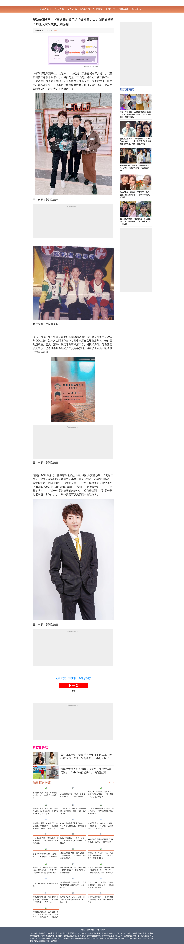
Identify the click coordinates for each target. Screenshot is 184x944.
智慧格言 (98, 9)
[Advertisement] (73, 223)
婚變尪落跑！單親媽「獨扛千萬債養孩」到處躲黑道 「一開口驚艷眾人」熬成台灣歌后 (100, 855)
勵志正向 (110, 9)
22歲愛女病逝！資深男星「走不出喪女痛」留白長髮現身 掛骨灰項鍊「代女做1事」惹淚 (46, 811)
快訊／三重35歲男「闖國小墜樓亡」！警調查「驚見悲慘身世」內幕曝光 (73, 840)
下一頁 (73, 685)
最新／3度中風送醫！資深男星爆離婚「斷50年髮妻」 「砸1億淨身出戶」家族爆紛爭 (100, 794)
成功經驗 (123, 9)
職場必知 (85, 9)
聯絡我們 (90, 930)
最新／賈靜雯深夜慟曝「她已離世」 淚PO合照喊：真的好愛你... (46, 855)
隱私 (83, 930)
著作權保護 (100, 930)
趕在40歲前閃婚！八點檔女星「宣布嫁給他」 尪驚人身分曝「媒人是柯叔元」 (46, 840)
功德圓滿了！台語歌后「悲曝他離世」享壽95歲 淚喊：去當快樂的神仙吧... (73, 811)
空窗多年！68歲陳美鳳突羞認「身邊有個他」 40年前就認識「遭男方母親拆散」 (101, 811)
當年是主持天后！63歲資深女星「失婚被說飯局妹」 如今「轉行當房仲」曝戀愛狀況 (86, 771)
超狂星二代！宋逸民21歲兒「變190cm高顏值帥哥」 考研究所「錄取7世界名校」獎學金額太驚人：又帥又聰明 (45, 870)
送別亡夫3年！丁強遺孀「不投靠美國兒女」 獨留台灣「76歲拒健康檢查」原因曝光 (101, 884)
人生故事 (72, 9)
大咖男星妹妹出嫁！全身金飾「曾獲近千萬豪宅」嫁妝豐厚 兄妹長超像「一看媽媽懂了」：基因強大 (45, 914)
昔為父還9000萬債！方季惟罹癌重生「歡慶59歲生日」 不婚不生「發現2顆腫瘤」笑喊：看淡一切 (101, 870)
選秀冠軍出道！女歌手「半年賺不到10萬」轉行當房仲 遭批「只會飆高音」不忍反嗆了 (86, 756)
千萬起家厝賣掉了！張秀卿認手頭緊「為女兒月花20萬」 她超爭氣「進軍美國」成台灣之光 (46, 899)
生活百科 (59, 9)
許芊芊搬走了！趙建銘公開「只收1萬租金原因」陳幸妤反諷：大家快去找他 (73, 899)
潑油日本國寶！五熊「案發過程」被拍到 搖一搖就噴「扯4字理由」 (45, 795)
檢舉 (55, 31)
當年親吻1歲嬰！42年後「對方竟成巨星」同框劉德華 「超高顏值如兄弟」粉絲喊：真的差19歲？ (45, 825)
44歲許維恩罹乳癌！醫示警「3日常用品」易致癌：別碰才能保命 (100, 840)
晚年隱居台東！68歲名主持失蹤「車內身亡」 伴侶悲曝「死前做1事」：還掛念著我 (100, 825)
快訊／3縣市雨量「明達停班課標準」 (45, 885)
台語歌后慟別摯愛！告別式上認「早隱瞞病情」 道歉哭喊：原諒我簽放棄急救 (73, 855)
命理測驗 (136, 9)
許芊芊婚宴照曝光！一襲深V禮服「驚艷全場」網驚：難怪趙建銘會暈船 (100, 899)
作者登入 (46, 9)
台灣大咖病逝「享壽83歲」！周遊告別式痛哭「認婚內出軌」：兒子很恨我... (73, 884)
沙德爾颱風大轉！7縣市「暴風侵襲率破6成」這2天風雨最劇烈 (72, 795)
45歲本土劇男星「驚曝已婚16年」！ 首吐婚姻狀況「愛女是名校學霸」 (73, 825)
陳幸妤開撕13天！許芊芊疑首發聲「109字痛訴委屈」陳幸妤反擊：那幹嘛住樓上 (73, 870)
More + (111, 782)
